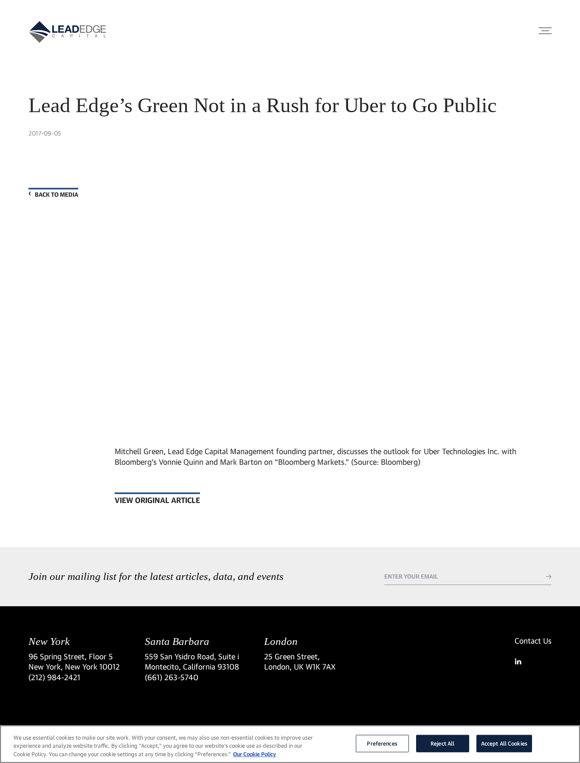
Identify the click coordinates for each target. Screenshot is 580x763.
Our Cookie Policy (254, 754)
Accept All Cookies (504, 743)
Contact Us (533, 640)
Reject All (442, 743)
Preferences (382, 743)
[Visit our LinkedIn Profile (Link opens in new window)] (533, 661)
